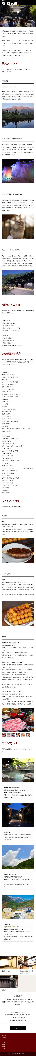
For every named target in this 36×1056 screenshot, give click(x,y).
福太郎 (3, 1046)
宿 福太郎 (18, 995)
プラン (3, 1040)
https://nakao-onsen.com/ (7, 87)
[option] (18, 720)
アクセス (4, 1042)
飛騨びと (4, 1044)
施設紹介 (4, 1038)
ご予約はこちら (18, 1028)
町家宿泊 (4, 1036)
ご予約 (3, 1048)
